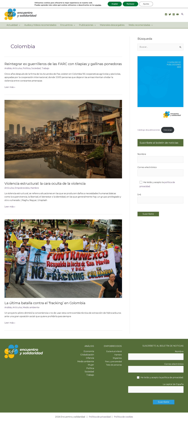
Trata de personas (114, 365)
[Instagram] (174, 14)
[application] (19, 25)
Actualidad (12, 25)
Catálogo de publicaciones (148, 130)
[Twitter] (170, 14)
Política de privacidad (100, 417)
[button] (182, 14)
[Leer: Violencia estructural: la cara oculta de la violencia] (63, 139)
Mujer (91, 365)
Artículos (17, 68)
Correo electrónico (147, 167)
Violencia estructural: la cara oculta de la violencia (45, 183)
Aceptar (115, 4)
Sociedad (36, 68)
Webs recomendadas (139, 25)
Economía (89, 351)
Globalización (87, 354)
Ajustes (146, 4)
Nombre (141, 154)
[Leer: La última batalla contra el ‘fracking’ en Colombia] (63, 258)
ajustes (98, 5)
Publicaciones (86, 25)
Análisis (8, 68)
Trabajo (45, 68)
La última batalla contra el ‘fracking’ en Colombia (44, 303)
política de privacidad (172, 377)
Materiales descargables (112, 25)
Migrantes (117, 358)
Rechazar (130, 4)
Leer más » (9, 87)
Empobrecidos (22, 188)
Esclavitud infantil (114, 351)
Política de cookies (123, 417)
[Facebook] (166, 14)
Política (26, 68)
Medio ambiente (31, 307)
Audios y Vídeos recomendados (40, 25)
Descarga (168, 130)
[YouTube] (177, 14)
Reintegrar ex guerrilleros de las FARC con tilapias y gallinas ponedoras (63, 64)
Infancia (90, 358)
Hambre (34, 188)
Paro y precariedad (113, 361)
